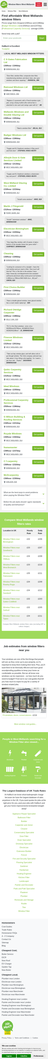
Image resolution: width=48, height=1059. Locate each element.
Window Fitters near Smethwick (11, 549)
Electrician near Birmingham (13, 988)
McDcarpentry (11, 475)
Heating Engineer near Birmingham (16, 1005)
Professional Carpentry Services (15, 29)
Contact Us (6, 939)
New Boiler (6, 970)
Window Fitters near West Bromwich (11, 566)
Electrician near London (11, 982)
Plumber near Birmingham (12, 985)
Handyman (24, 870)
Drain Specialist (24, 840)
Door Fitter (24, 836)
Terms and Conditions (22, 1038)
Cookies (35, 1038)
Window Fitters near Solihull (11, 608)
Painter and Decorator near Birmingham (18, 1009)
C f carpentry (10, 461)
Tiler (24, 907)
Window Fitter (24, 911)
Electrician (10, 760)
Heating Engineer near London (14, 999)
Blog (4, 946)
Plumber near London (11, 979)
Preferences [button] (38, 1056)
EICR (4, 957)
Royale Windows (13, 433)
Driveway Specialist (24, 844)
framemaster (10, 447)
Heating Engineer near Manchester (16, 1012)
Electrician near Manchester (13, 994)
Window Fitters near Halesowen (11, 574)
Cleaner (24, 829)
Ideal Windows (11, 386)
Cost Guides (7, 927)
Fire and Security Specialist (24, 859)
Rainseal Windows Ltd (16, 87)
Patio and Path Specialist (24, 889)
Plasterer (24, 775)
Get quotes (38, 60)
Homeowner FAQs (9, 933)
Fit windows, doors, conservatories (17, 715)
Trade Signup (39, 4)
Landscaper (24, 881)
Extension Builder (24, 851)
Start (41, 38)
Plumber (24, 760)
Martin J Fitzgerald (13, 206)
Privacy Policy (7, 1038)
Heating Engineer (10, 775)
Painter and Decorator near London (16, 1002)
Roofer (24, 904)
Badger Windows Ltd (11, 26)
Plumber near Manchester (12, 991)
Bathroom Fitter (24, 818)
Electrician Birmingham (16, 228)
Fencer (24, 855)
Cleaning (8, 253)
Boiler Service (7, 954)
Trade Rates (7, 930)
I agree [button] (9, 1056)
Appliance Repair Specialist (24, 814)
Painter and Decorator (24, 885)
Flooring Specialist (24, 862)
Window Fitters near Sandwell (11, 591)
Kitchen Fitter (24, 877)
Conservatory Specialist (24, 833)
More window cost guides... (25, 724)
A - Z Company (8, 936)
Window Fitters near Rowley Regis (11, 583)
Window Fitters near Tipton (11, 617)
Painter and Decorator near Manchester (18, 1015)
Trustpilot (5, 49)
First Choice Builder (14, 287)
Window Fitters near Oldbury (11, 557)
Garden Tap (6, 967)
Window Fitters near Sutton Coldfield (11, 600)
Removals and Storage (24, 900)
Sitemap (5, 943)
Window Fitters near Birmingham (11, 540)
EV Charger (7, 964)
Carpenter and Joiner (24, 825)
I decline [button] (24, 1056)
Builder (24, 821)
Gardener (24, 866)
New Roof (6, 961)
